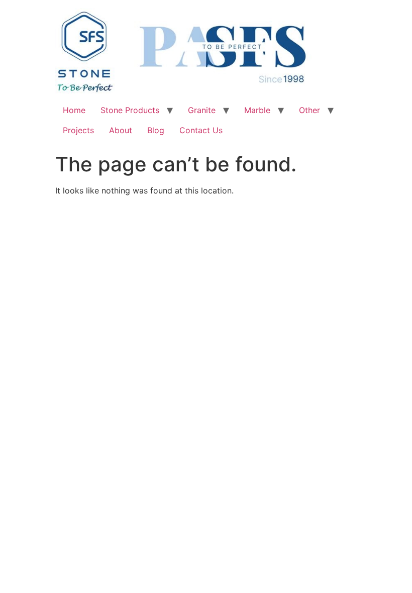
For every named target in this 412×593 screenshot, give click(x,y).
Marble (257, 110)
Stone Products (129, 110)
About (120, 130)
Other (309, 110)
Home (74, 110)
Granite (202, 110)
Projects (78, 130)
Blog (155, 130)
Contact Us (201, 130)
